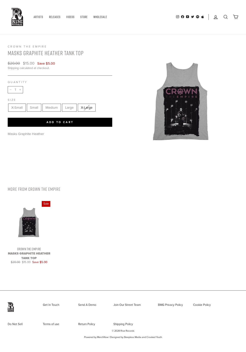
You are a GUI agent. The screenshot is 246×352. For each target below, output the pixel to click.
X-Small (17, 107)
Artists (38, 17)
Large (69, 107)
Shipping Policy (123, 324)
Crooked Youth (154, 337)
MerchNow (102, 337)
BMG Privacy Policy (170, 305)
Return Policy (86, 324)
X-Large (86, 107)
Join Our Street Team (127, 305)
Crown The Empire (27, 46)
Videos (70, 17)
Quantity (17, 82)
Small (34, 107)
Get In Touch (51, 305)
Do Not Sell (15, 324)
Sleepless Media (132, 337)
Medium (52, 107)
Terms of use (51, 324)
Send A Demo (87, 305)
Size (12, 100)
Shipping (13, 68)
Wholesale (100, 17)
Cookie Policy (202, 305)
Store (84, 17)
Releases (55, 17)
